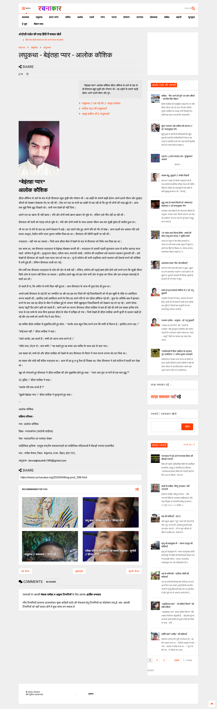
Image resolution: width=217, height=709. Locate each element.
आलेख (80, 17)
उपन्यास (139, 17)
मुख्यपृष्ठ (79, 571)
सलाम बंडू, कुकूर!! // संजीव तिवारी (175, 175)
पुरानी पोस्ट (134, 571)
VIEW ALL (188, 445)
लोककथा (153, 17)
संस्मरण (126, 17)
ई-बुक (24, 24)
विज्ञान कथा (38, 24)
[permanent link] (27, 74)
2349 (176, 660)
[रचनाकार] (50, 9)
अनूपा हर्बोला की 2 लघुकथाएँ (95, 113)
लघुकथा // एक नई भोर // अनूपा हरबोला (101, 103)
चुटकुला (191, 17)
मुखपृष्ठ (90, 694)
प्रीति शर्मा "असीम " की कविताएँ (174, 634)
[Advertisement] (172, 53)
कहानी (178, 17)
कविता (68, 17)
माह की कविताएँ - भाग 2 (171, 516)
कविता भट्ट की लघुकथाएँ (94, 108)
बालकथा (25, 17)
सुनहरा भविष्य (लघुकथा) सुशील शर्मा (42, 520)
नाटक (114, 17)
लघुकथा (39, 17)
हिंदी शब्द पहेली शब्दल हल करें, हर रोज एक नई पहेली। (44, 40)
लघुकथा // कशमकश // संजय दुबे (40, 554)
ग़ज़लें (92, 17)
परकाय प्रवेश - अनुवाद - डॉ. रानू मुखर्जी (177, 320)
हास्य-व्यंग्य (53, 17)
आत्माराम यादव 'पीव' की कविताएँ (174, 263)
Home (22, 47)
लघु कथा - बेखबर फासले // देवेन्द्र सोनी (104, 520)
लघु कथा (47, 47)
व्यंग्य (103, 17)
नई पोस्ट (25, 571)
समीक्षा (166, 17)
